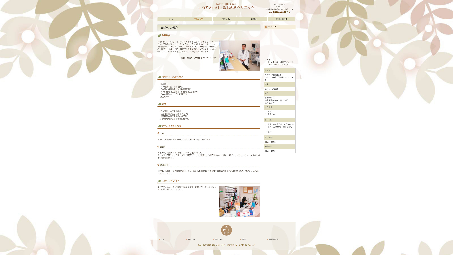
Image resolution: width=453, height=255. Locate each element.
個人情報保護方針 (281, 19)
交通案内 (254, 19)
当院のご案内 (226, 19)
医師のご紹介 (198, 19)
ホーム (171, 19)
